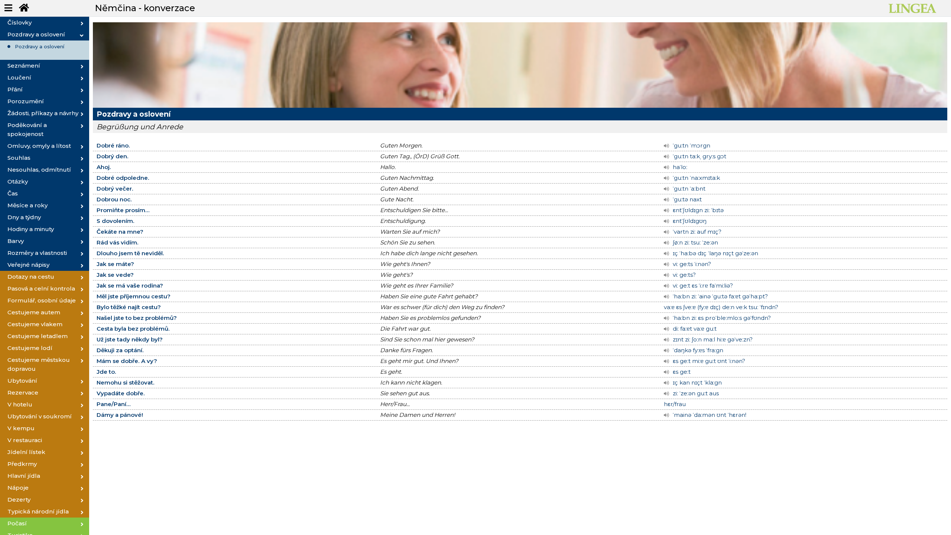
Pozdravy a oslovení (39, 46)
